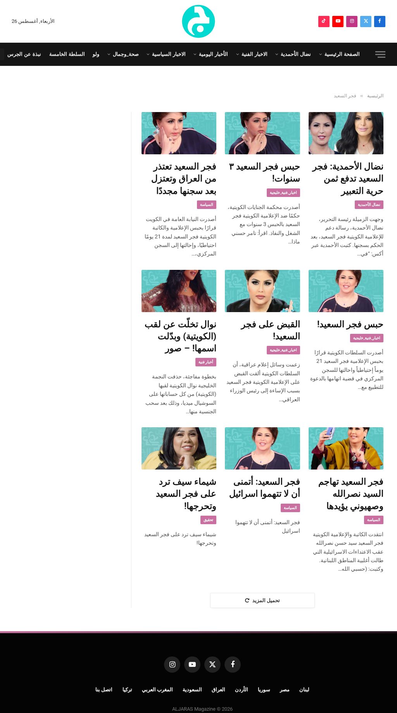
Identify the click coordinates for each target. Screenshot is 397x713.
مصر (285, 689)
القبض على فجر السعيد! (270, 330)
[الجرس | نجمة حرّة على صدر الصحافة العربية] (198, 21)
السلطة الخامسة (67, 54)
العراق (218, 689)
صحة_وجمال (126, 54)
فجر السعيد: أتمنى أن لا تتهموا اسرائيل (264, 487)
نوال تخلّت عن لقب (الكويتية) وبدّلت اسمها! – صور (180, 336)
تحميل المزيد (266, 600)
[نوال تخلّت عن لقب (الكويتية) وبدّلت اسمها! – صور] (179, 291)
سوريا (264, 689)
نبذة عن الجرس (24, 54)
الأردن (241, 689)
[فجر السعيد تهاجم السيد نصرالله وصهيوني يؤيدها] (346, 448)
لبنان (304, 689)
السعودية (192, 689)
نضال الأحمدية (296, 54)
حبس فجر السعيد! (350, 324)
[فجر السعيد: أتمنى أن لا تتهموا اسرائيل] (262, 448)
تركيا (127, 689)
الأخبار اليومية (213, 54)
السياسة (206, 204)
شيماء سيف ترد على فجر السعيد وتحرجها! (186, 493)
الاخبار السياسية (169, 54)
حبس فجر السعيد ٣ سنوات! (264, 172)
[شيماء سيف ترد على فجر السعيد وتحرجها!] (179, 448)
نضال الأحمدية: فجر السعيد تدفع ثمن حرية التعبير (347, 178)
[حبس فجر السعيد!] (346, 291)
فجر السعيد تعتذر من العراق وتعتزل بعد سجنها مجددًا (183, 178)
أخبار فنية (205, 362)
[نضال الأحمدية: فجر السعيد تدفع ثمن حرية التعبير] (346, 133)
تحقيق (208, 520)
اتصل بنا (104, 689)
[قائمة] (380, 54)
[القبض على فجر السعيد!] (262, 291)
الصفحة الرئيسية (342, 54)
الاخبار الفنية (255, 54)
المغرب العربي (157, 689)
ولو (96, 54)
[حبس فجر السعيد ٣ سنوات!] (262, 133)
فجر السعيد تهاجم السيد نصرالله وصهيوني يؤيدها (350, 493)
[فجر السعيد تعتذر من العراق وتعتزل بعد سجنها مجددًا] (179, 133)
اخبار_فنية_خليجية (283, 192)
